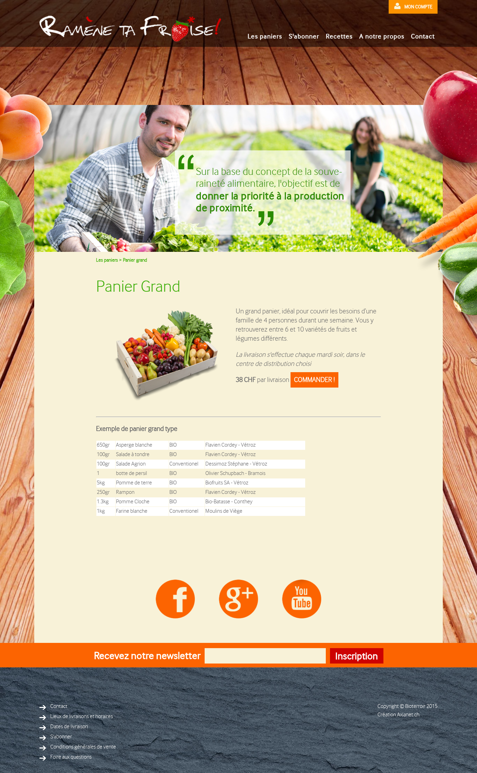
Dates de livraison (69, 726)
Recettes (339, 36)
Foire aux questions (70, 757)
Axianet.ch (408, 714)
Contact (423, 36)
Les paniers (265, 36)
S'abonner (304, 36)
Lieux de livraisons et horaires (81, 716)
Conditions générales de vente (83, 747)
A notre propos (381, 36)
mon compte (418, 6)
